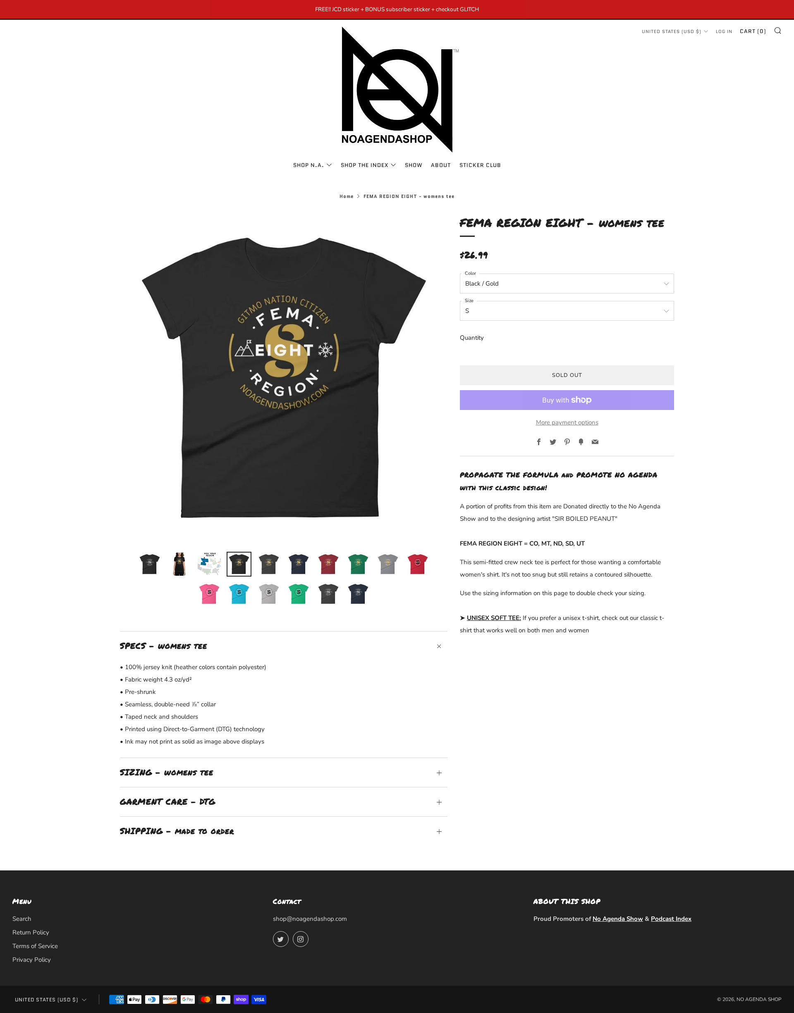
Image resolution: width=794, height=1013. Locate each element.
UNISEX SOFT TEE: (494, 618)
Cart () (753, 31)
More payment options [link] (567, 422)
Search (21, 919)
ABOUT (441, 165)
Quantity (472, 338)
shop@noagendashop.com (310, 919)
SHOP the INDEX (364, 165)
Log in (724, 31)
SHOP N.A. (308, 165)
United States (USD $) (671, 31)
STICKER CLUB (480, 165)
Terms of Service (35, 946)
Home (347, 196)
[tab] (149, 564)
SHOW (413, 165)
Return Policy (30, 932)
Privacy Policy (31, 960)
